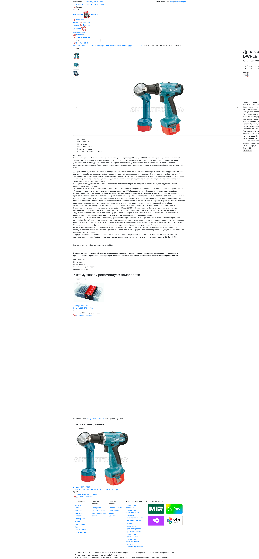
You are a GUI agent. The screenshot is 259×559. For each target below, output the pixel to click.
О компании (78, 14)
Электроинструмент (88, 46)
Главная (76, 46)
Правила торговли (133, 529)
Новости (78, 516)
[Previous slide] (76, 108)
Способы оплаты (115, 508)
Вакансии (79, 521)
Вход (172, 2)
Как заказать (131, 526)
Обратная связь (81, 532)
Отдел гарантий (98, 511)
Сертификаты (80, 519)
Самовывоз (113, 516)
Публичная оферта (133, 532)
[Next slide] (238, 108)
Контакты (94, 14)
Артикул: (246, 61)
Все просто (96, 508)
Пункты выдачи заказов (93, 2)
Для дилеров (80, 524)
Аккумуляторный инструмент (109, 46)
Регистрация (180, 2)
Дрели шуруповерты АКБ (132, 46)
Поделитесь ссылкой (95, 419)
